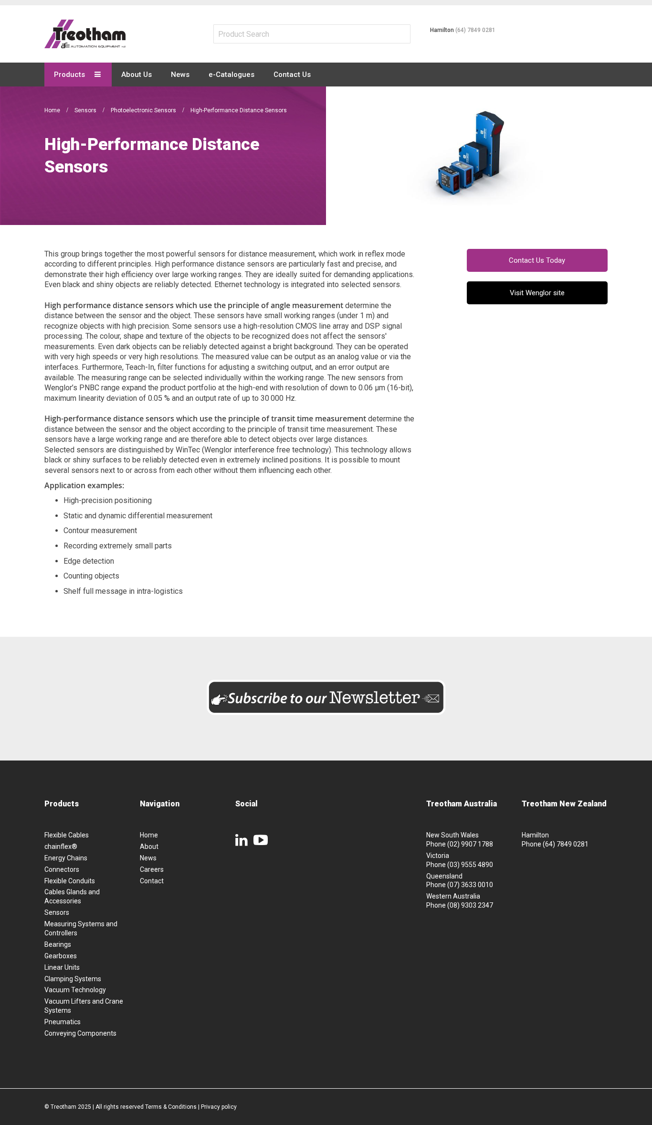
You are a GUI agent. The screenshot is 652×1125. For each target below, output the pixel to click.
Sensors (86, 110)
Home (53, 110)
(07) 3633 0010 (470, 885)
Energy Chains (65, 858)
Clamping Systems (72, 979)
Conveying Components (80, 1033)
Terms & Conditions (171, 1107)
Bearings (57, 944)
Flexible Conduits (69, 881)
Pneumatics (62, 1022)
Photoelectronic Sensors (144, 110)
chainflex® (60, 846)
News (148, 858)
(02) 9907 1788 (470, 844)
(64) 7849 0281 (475, 30)
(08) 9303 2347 (470, 905)
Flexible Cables (66, 835)
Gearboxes (60, 956)
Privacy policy (219, 1107)
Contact (152, 881)
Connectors (61, 869)
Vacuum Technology (75, 990)
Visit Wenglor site (537, 293)
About (149, 846)
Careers (152, 869)
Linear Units (62, 967)
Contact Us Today (537, 260)
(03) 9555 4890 (470, 864)
